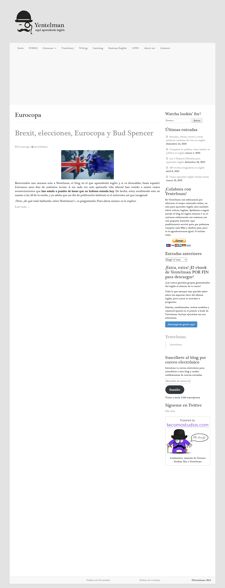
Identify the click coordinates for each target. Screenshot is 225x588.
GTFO (135, 48)
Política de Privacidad (98, 580)
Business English (117, 48)
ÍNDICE (33, 48)
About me (149, 48)
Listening (98, 48)
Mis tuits (170, 411)
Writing (83, 48)
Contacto (165, 48)
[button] (87, 164)
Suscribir (174, 390)
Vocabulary (68, 48)
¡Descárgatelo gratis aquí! (181, 324)
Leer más (22, 207)
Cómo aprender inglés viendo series (189, 176)
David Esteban (41, 146)
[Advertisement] (112, 79)
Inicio (21, 48)
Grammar (48, 48)
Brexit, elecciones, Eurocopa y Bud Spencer (84, 133)
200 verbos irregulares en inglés (186, 167)
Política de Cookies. (149, 580)
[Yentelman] (40, 22)
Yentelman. (176, 337)
